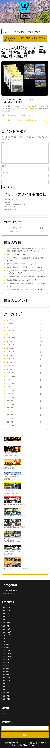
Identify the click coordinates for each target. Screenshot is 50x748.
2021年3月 (10, 397)
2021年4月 (10, 394)
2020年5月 (10, 415)
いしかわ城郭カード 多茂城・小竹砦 (20, 289)
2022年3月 (10, 366)
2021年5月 (10, 390)
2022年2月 (10, 369)
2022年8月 (10, 352)
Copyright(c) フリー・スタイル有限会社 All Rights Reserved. (25, 743)
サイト (3, 179)
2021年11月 (11, 373)
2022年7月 (10, 355)
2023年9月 (10, 341)
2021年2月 (10, 401)
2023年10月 (11, 338)
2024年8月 (10, 331)
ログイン (6, 713)
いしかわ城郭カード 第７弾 (11, 120)
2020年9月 (10, 404)
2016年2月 (10, 422)
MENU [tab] (25, 16)
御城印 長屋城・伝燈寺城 (16, 264)
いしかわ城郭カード (36, 32)
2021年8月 (10, 380)
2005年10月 (11, 425)
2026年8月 (10, 320)
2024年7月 (10, 334)
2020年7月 (10, 408)
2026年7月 (10, 324)
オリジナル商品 (12, 231)
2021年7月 (10, 383)
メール (4, 172)
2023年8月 (10, 345)
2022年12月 (11, 348)
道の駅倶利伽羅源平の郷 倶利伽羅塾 (23, 108)
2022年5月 (10, 362)
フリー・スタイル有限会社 (13, 32)
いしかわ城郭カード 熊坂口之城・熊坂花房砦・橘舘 (25, 258)
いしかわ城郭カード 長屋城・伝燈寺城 (20, 267)
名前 (3, 166)
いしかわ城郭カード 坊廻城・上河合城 (20, 277)
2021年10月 (11, 376)
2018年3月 (10, 418)
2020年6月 (10, 411)
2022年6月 (10, 359)
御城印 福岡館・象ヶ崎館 (16, 280)
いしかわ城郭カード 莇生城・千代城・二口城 (23, 284)
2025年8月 (10, 327)
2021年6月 (10, 387)
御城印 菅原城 (12, 254)
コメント (5, 142)
